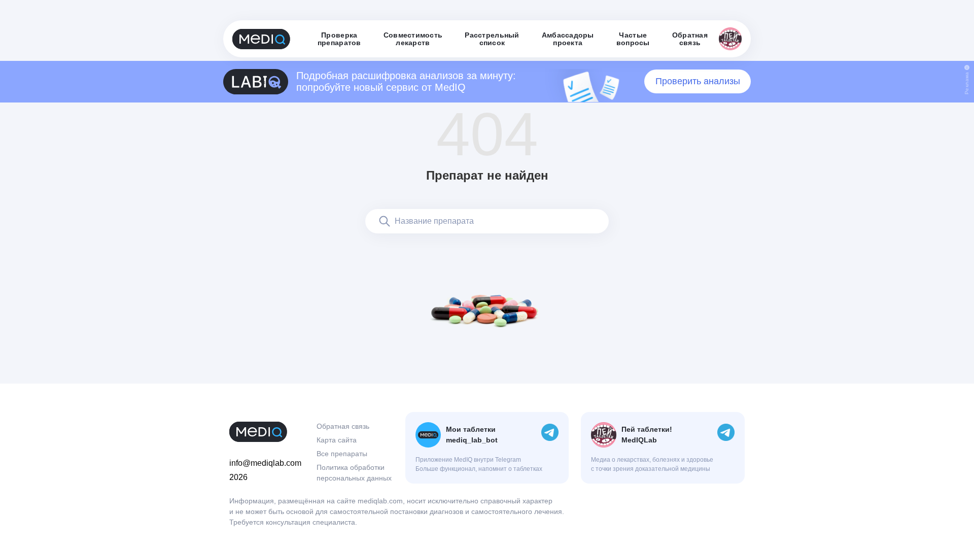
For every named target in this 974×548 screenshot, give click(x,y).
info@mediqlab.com (265, 463)
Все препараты (342, 454)
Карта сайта (337, 440)
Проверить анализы (697, 81)
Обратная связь (343, 426)
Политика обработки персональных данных (354, 472)
